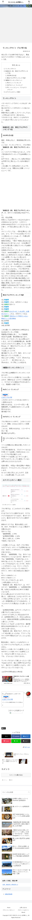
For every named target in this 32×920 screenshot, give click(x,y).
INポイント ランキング (14, 82)
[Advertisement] (16, 26)
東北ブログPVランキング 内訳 (16, 78)
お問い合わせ (23, 907)
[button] (25, 741)
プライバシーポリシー (9, 910)
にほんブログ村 (6, 397)
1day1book (8, 894)
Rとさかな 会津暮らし (16, 2)
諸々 (4, 728)
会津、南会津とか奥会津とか (10, 884)
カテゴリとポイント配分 (12, 92)
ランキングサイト (10, 68)
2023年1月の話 (11, 75)
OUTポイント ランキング (15, 85)
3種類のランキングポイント (13, 80)
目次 (13, 65)
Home (8, 907)
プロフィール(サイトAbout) (23, 911)
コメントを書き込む (16, 775)
